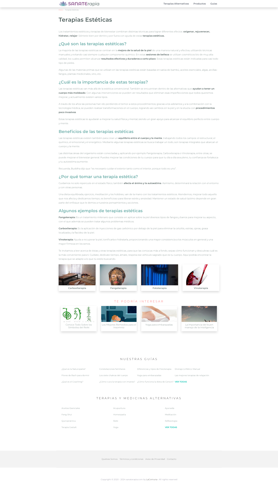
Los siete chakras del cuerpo (113, 375)
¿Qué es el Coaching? (72, 381)
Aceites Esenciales (71, 408)
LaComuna (151, 479)
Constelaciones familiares (112, 369)
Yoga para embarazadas (149, 375)
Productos (199, 3)
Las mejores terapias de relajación (192, 375)
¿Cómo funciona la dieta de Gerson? (155, 381)
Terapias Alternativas (176, 3)
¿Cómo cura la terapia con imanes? (117, 381)
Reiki (115, 421)
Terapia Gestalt (69, 427)
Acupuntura (119, 408)
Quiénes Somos (110, 459)
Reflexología (171, 421)
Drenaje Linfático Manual (187, 369)
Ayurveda (169, 408)
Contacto (171, 459)
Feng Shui (67, 414)
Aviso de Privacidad (155, 459)
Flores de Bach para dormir (75, 375)
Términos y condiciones (131, 459)
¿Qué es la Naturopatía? (74, 369)
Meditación (170, 414)
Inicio (61, 10)
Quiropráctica (69, 421)
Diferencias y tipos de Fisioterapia (154, 369)
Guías (213, 3)
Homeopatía (119, 414)
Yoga (115, 427)
